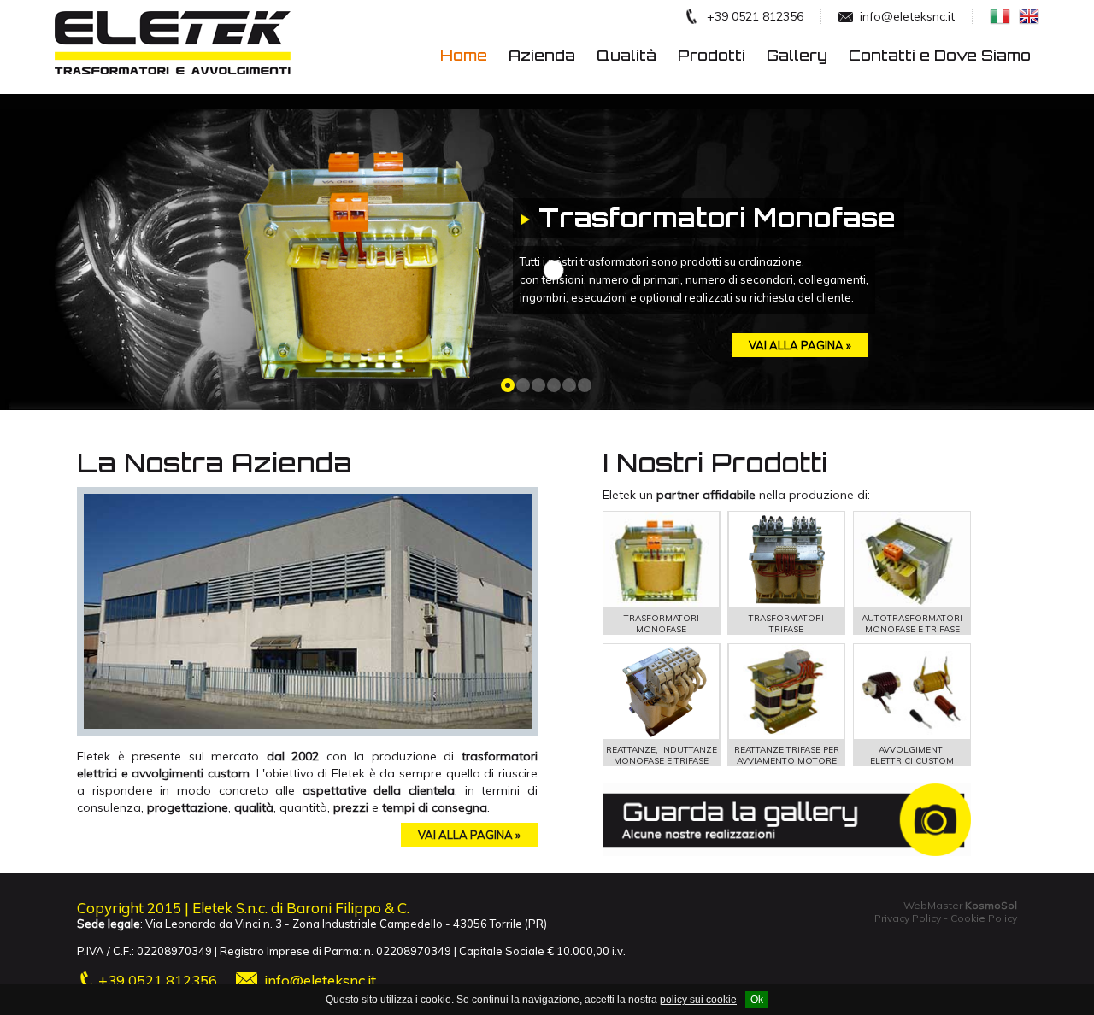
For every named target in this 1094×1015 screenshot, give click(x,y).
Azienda (542, 55)
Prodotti (711, 55)
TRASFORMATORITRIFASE (786, 624)
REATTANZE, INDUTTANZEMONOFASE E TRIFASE (661, 755)
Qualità (626, 55)
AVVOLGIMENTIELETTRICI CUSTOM (912, 755)
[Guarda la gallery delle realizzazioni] (787, 852)
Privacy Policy (907, 918)
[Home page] (174, 88)
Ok (756, 1000)
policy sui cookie (698, 1000)
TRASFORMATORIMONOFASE (661, 624)
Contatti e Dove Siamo (940, 55)
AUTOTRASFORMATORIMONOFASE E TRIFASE (912, 624)
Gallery (797, 55)
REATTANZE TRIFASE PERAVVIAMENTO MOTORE (786, 755)
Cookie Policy (983, 918)
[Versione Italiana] (995, 20)
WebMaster (960, 905)
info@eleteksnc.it (320, 980)
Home (463, 55)
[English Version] (1024, 20)
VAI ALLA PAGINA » (469, 835)
